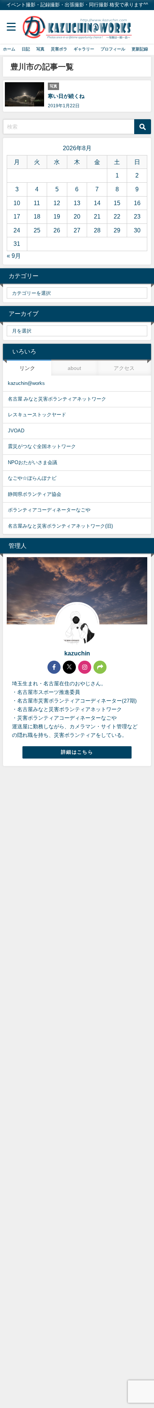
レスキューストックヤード (37, 414)
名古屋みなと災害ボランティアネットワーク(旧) (60, 526)
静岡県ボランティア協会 (34, 494)
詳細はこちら (77, 752)
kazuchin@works (26, 383)
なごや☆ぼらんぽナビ (32, 478)
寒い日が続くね (66, 96)
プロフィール (113, 49)
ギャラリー (84, 49)
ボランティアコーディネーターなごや (49, 509)
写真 (40, 49)
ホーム (9, 49)
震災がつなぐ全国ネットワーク (42, 446)
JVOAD (16, 430)
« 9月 (14, 256)
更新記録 (140, 49)
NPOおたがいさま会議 (32, 462)
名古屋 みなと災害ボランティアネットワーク (57, 398)
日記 (26, 49)
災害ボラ (59, 49)
